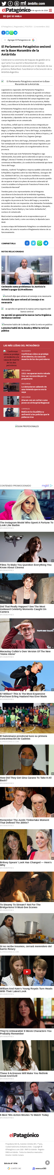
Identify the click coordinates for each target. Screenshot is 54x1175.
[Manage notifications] (47, 1162)
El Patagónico (6, 26)
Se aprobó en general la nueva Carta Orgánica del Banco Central (26, 316)
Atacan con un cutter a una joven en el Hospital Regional (35, 401)
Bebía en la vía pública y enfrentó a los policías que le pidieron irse (35, 414)
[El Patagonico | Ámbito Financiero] (36, 4)
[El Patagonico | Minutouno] (23, 4)
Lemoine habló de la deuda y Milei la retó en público (25, 329)
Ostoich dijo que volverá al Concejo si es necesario (22, 301)
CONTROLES (25, 409)
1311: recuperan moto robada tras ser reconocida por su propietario (35, 376)
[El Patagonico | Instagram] (16, 4)
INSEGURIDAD (26, 370)
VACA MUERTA (26, 351)
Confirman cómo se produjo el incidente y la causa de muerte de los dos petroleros (35, 357)
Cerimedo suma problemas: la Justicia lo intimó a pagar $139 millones (23, 288)
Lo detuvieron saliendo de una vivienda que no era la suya (34, 389)
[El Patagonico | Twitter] (4, 4)
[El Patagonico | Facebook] (10, 4)
